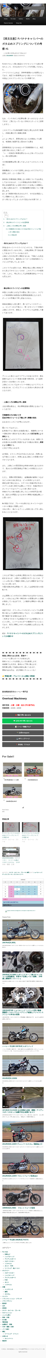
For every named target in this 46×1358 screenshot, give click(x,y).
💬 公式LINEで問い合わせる (23, 721)
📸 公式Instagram (23, 732)
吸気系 (4, 1303)
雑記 (3, 1331)
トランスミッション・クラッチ (12, 1298)
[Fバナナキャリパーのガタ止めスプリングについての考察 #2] (30, 827)
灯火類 (4, 1320)
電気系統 (5, 1322)
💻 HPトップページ (23, 738)
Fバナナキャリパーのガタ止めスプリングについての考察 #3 (11, 835)
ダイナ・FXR (9, 1266)
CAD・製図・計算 (8, 1326)
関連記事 (14, 235)
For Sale (13, 19)
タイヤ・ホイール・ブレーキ (17, 872)
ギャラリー (5, 1270)
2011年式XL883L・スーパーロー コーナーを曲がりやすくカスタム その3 (11, 860)
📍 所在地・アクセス (23, 744)
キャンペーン (9, 1338)
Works (28, 19)
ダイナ (7, 1282)
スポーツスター (9, 1261)
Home (5, 19)
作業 (3, 1287)
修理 (28, 872)
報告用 (4, 1341)
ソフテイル (8, 1263)
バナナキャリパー (18, 874)
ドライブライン (7, 1301)
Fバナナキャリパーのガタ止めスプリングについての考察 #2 (30, 835)
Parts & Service (8, 23)
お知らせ (5, 1336)
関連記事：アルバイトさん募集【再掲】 (20, 676)
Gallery (21, 19)
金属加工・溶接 (7, 1324)
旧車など (7, 1254)
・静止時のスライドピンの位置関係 (17, 222)
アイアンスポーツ (10, 1259)
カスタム (7, 1294)
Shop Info (19, 23)
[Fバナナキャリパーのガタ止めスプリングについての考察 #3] (11, 827)
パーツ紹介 (5, 1329)
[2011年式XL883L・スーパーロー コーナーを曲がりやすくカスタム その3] (11, 852)
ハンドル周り (6, 1315)
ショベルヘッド (37, 872)
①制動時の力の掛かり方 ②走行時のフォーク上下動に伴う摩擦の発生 (24, 230)
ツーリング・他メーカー (12, 1268)
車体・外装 (5, 1317)
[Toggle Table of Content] (22, 215)
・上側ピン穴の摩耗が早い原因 (15, 226)
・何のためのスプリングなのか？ (16, 219)
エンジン (5, 1296)
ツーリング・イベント (12, 1334)
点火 (3, 1306)
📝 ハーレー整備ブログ (23, 727)
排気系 (4, 1308)
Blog (34, 19)
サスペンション (7, 1313)
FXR (6, 1280)
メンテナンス (9, 1289)
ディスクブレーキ (7, 874)
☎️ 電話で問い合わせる (23, 715)
